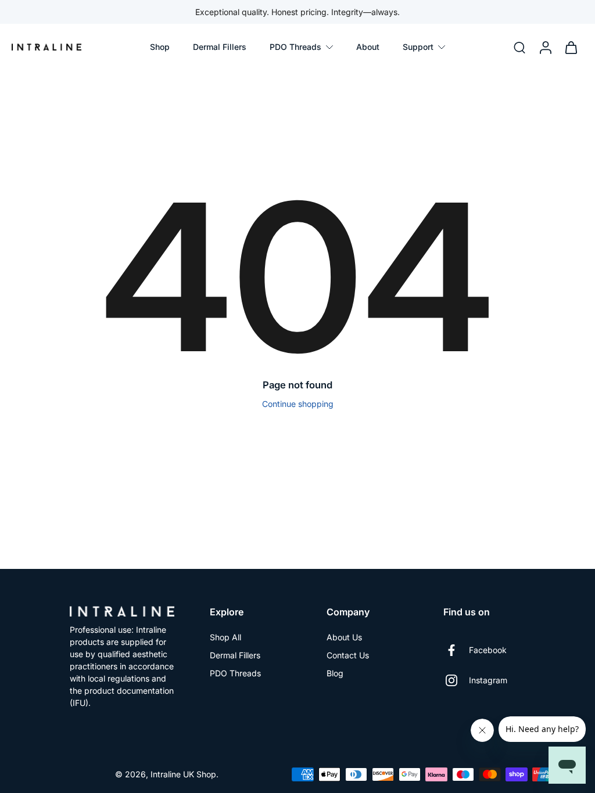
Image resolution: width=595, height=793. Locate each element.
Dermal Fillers (235, 655)
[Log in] (545, 47)
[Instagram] (456, 680)
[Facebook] (456, 650)
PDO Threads (235, 673)
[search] (519, 47)
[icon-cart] (570, 47)
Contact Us (348, 655)
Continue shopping (298, 404)
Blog (335, 673)
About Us (344, 637)
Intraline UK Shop (183, 774)
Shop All (225, 637)
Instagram (488, 680)
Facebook (488, 650)
